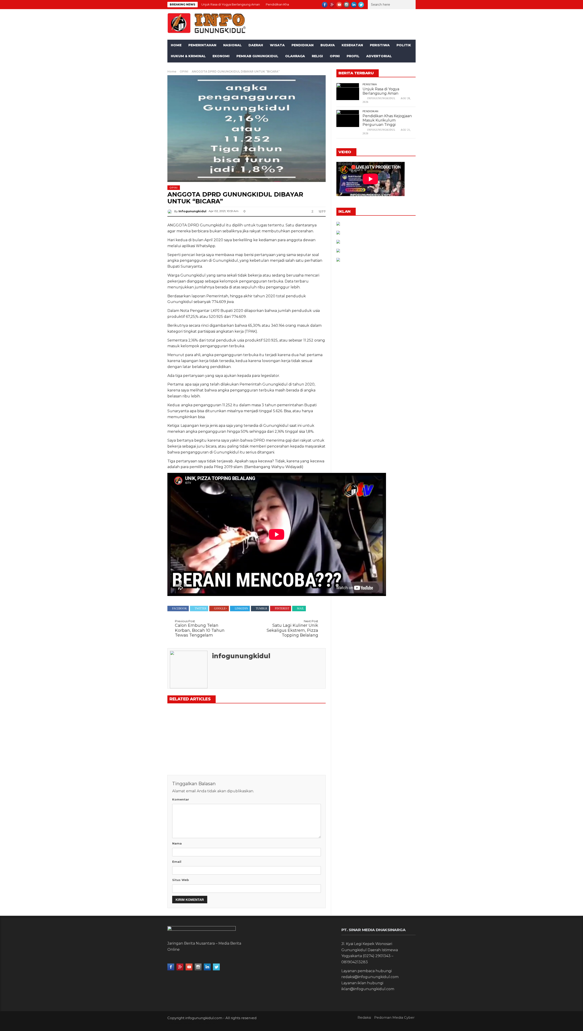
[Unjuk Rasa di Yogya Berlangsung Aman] (192, 725)
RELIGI (317, 56)
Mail (300, 608)
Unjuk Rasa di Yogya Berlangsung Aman (230, 4)
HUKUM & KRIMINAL (188, 56)
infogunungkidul (192, 211)
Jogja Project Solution (202, 1023)
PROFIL (353, 56)
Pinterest (282, 608)
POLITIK (403, 45)
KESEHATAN (352, 45)
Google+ (220, 608)
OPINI (335, 56)
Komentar (180, 799)
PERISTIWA (380, 45)
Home (176, 45)
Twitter (200, 608)
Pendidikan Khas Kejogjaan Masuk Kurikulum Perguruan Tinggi (387, 120)
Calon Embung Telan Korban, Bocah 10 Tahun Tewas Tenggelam (200, 628)
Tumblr (261, 608)
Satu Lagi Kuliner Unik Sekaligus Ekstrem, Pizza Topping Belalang (292, 628)
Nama (177, 843)
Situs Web (180, 880)
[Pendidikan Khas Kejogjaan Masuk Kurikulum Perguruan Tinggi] (246, 725)
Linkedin (241, 608)
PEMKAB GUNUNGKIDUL (257, 56)
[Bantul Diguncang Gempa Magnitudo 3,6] (300, 725)
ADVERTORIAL (379, 56)
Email (176, 861)
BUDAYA (327, 45)
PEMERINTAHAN (202, 45)
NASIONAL (232, 45)
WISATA (277, 45)
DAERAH (255, 45)
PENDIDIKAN (303, 45)
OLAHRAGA (295, 56)
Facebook (179, 608)
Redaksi (364, 1017)
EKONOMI (221, 56)
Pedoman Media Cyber (394, 1017)
